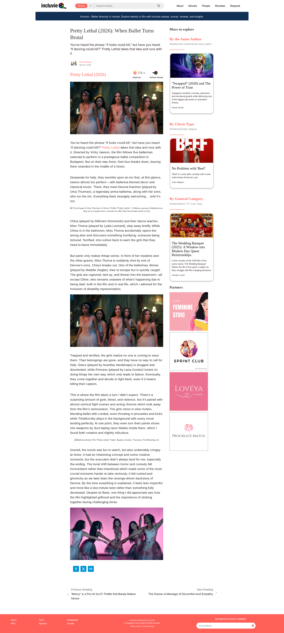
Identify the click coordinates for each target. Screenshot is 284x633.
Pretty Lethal (111, 147)
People (206, 6)
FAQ (13, 623)
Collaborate (72, 619)
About (179, 6)
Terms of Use (135, 626)
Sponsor (43, 623)
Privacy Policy (148, 626)
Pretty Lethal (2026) (88, 74)
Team (41, 619)
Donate (70, 623)
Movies (192, 6)
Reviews (220, 6)
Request (235, 6)
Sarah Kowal (85, 62)
